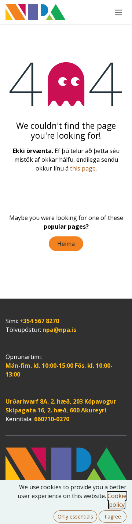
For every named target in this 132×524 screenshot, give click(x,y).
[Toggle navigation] (118, 12)
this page (83, 168)
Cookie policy (116, 500)
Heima (66, 244)
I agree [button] (112, 516)
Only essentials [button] (75, 516)
